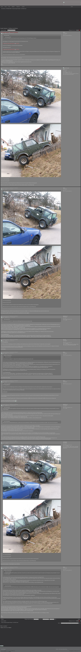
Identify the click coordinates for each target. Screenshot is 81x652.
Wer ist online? (3, 626)
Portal (2, 6)
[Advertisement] (33, 17)
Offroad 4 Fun (76, 650)
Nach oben (79, 65)
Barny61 (6, 340)
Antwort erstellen (3, 30)
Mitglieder (13, 6)
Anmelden (23, 6)
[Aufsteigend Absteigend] (52, 619)
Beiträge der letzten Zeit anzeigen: (29, 619)
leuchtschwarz (72, 650)
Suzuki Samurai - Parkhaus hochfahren (9, 28)
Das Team (57, 649)
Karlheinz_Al (7, 317)
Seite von (74, 30)
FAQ (9, 6)
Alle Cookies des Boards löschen (63, 649)
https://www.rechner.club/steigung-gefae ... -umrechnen (11, 43)
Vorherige (2, 619)
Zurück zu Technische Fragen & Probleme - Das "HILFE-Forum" (9, 622)
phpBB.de (9, 651)
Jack (64, 69)
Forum (5, 6)
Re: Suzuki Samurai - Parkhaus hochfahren (9, 32)
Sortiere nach (41, 619)
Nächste (79, 619)
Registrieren (18, 6)
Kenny (6, 33)
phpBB (5, 650)
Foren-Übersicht (3, 8)
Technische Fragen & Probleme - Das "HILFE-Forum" (19, 8)
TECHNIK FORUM (9, 8)
